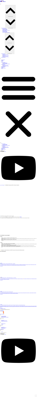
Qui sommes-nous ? (3, 148)
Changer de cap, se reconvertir (5, 54)
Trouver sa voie (4, 146)
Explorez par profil (3, 64)
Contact (2, 68)
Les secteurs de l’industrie (5, 144)
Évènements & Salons (3, 66)
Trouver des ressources (3, 149)
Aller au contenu (1, 0)
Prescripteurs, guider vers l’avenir (6, 147)
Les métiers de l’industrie (5, 29)
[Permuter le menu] (0, 4)
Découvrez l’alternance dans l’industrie (6, 32)
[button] (18, 106)
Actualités (2, 67)
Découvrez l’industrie (4, 28)
